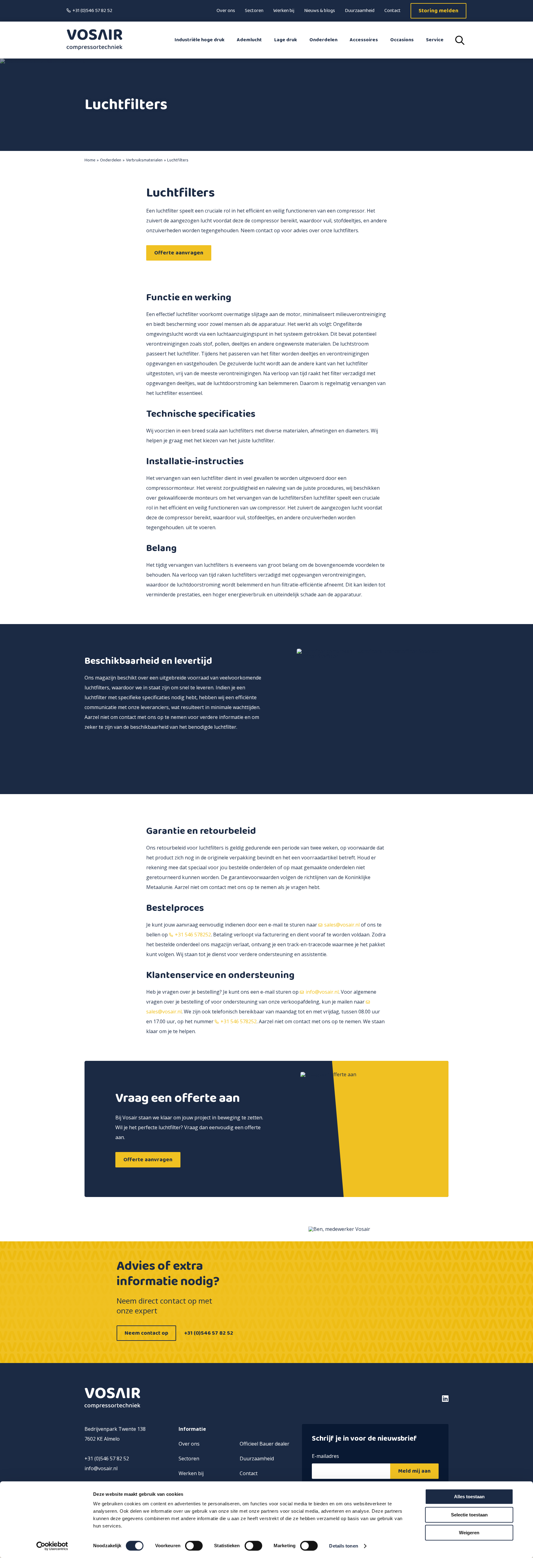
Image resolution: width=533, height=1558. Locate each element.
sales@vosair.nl (342, 924)
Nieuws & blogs (319, 10)
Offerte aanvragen (178, 253)
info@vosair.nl (322, 991)
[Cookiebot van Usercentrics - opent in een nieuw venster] (52, 1546)
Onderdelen (323, 40)
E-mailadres (325, 1456)
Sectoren (254, 10)
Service (435, 40)
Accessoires (364, 40)
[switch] (194, 1546)
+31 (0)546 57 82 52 (92, 10)
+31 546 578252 (193, 934)
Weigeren (469, 1532)
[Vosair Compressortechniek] (94, 40)
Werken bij (283, 10)
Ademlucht (249, 40)
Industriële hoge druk (200, 40)
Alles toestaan (469, 1496)
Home (90, 160)
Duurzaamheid (359, 10)
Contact (392, 10)
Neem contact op (146, 1333)
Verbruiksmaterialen (144, 160)
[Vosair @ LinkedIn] (405, 1398)
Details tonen (343, 1545)
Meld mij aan (414, 1471)
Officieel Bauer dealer (264, 1443)
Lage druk (285, 40)
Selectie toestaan (469, 1514)
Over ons (226, 10)
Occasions (402, 40)
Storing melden (438, 10)
